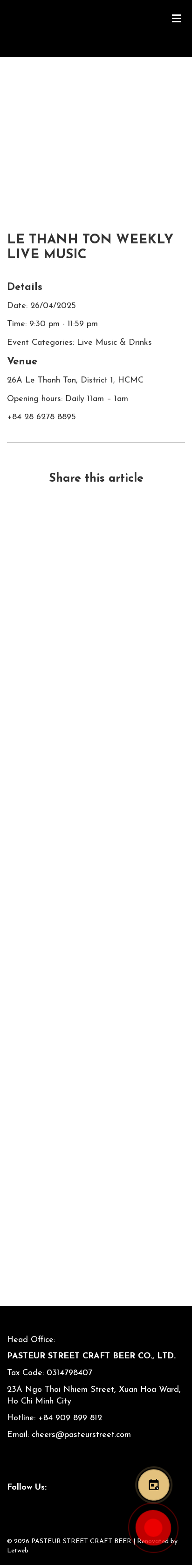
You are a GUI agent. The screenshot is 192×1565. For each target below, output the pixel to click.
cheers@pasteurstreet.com (81, 1435)
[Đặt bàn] (154, 1485)
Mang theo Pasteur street (96, 867)
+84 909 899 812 (70, 1418)
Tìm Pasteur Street (95, 1184)
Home (18, 137)
